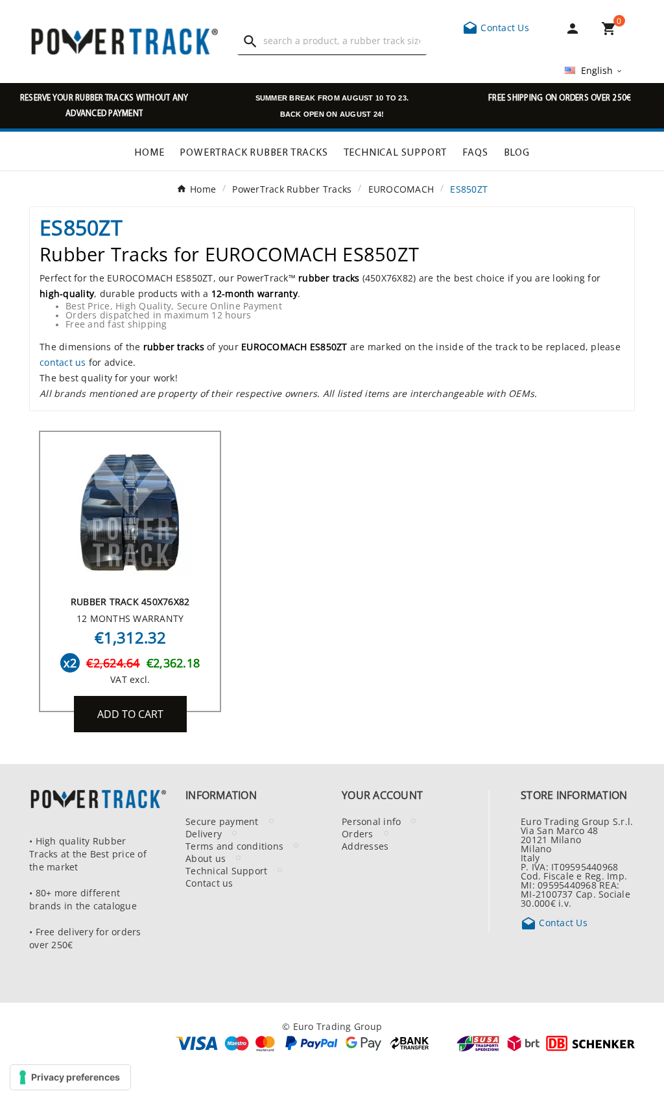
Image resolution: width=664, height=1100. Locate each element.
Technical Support (226, 870)
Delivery (203, 833)
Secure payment (222, 821)
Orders (358, 833)
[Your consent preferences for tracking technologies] (70, 1077)
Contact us (209, 882)
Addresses (365, 845)
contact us (63, 361)
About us (205, 858)
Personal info (371, 821)
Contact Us (495, 27)
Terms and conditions (234, 845)
